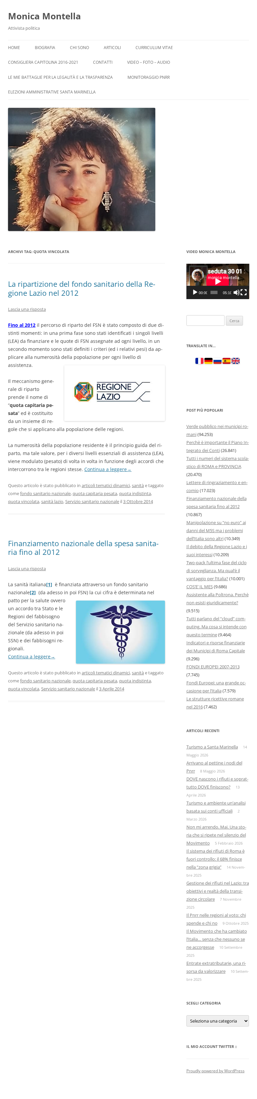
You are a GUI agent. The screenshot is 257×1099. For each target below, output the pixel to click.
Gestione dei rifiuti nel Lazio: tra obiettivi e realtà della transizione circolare (217, 891)
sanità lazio (52, 501)
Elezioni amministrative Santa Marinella (52, 92)
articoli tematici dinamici (106, 485)
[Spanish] (227, 362)
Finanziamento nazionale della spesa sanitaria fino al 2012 (83, 547)
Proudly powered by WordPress (215, 1071)
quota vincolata (23, 501)
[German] (208, 362)
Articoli (112, 47)
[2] (33, 592)
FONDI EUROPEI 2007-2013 (213, 667)
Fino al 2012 (21, 325)
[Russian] (217, 362)
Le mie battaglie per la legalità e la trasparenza (60, 77)
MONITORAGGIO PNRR (148, 77)
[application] (217, 281)
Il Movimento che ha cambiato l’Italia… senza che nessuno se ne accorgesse (216, 939)
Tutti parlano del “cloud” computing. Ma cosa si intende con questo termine (216, 627)
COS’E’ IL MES (199, 587)
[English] (236, 362)
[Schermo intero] (243, 292)
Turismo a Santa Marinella (212, 747)
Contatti (102, 62)
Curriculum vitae (154, 47)
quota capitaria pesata (95, 493)
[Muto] (236, 292)
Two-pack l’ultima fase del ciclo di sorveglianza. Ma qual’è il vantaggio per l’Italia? (216, 571)
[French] (199, 362)
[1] (49, 584)
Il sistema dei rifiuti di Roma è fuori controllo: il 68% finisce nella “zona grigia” (215, 859)
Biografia (45, 47)
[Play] (195, 292)
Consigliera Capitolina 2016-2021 (43, 62)
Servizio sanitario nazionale (92, 501)
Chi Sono (79, 47)
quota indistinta (135, 493)
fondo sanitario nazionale (45, 493)
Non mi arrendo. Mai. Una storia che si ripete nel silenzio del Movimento (216, 835)
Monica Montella (44, 16)
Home (14, 47)
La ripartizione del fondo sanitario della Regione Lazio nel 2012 (81, 288)
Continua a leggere (108, 469)
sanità (138, 485)
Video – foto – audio (148, 62)
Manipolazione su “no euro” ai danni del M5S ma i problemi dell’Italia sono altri (216, 530)
